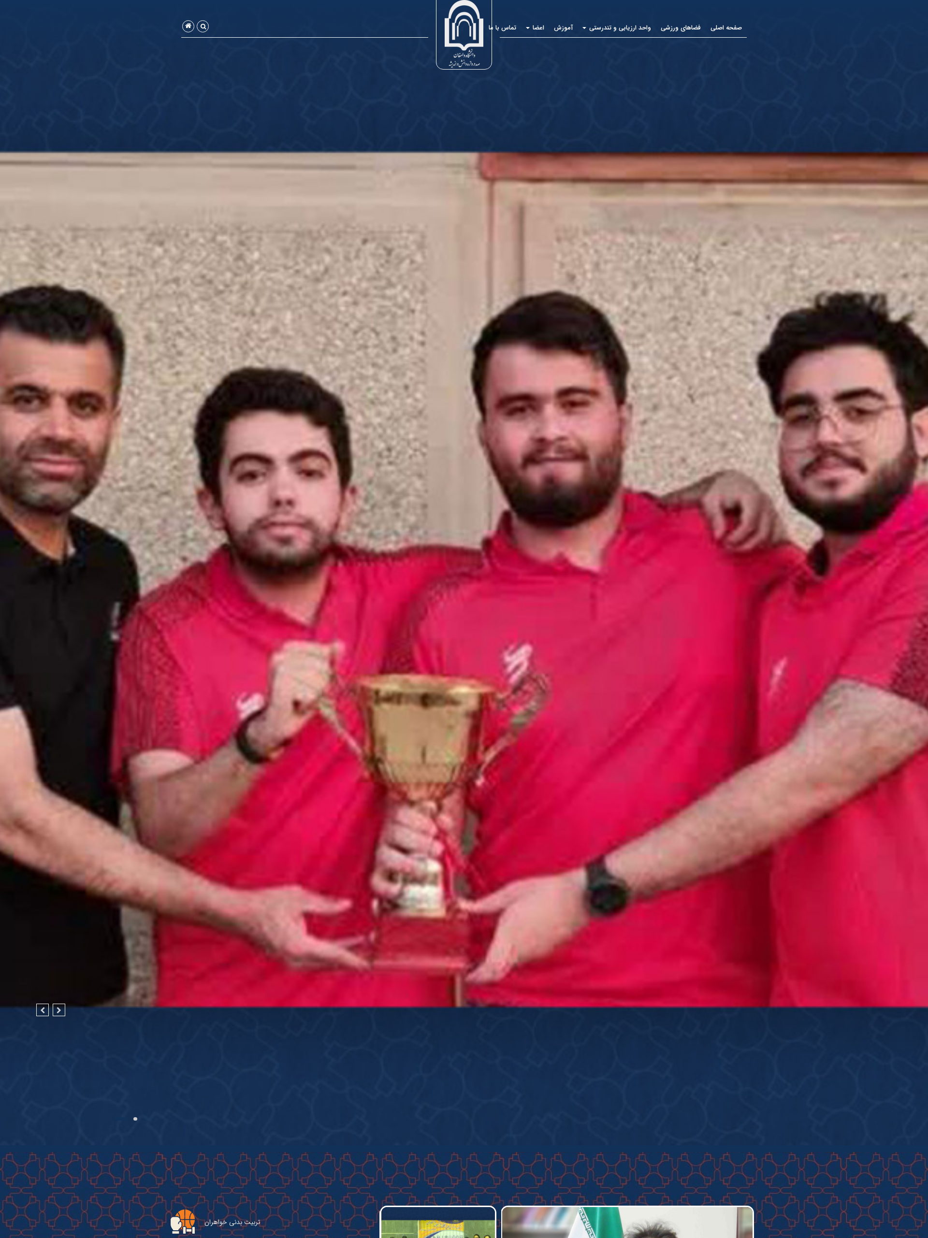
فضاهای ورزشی (681, 28)
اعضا (537, 28)
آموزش (563, 28)
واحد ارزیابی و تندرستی (619, 28)
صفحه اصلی (726, 28)
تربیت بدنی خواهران (232, 1222)
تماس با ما (502, 28)
